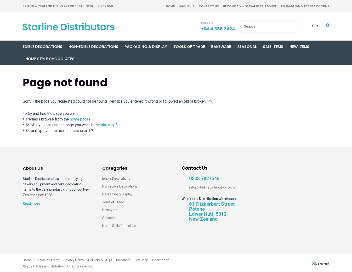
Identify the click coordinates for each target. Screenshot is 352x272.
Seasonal (247, 46)
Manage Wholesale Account (305, 6)
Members (123, 260)
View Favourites (314, 27)
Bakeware (221, 46)
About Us (186, 6)
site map (108, 125)
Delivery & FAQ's (100, 260)
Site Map (141, 260)
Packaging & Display (146, 46)
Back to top (160, 260)
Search (291, 26)
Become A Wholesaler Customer (250, 6)
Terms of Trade (47, 260)
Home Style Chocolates (49, 58)
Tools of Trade (189, 46)
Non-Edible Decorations (93, 46)
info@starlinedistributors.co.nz (212, 187)
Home (170, 6)
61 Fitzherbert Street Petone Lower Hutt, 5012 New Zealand (212, 212)
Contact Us (209, 6)
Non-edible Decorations (119, 186)
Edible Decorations (42, 46)
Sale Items (273, 46)
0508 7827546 (204, 178)
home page (79, 119)
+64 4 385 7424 (218, 29)
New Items (299, 46)
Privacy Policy (73, 260)
